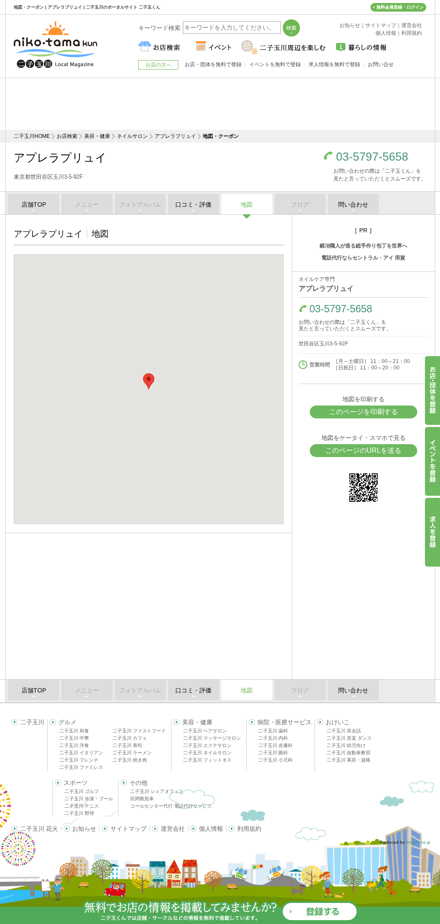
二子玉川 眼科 (273, 752)
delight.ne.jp (418, 842)
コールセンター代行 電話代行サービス (171, 805)
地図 (247, 204)
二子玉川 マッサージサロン (212, 738)
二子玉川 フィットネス (207, 759)
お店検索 (67, 136)
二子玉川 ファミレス (81, 767)
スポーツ (76, 782)
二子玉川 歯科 (273, 730)
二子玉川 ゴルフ (81, 791)
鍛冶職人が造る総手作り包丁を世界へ (363, 246)
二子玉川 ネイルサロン (207, 752)
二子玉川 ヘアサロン (205, 730)
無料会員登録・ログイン (400, 7)
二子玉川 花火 (39, 828)
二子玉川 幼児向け (346, 745)
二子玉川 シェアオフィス (156, 791)
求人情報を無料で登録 (334, 64)
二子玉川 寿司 (127, 745)
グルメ (67, 722)
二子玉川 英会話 (344, 730)
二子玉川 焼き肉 (130, 759)
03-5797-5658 (372, 157)
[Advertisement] (220, 104)
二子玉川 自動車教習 (348, 752)
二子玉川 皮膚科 (275, 745)
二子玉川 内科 (273, 738)
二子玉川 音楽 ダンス (349, 738)
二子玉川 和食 (74, 730)
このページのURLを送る (363, 450)
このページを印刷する (363, 411)
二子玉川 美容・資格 (348, 759)
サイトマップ (128, 828)
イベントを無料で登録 (275, 64)
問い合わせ (353, 204)
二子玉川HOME (32, 136)
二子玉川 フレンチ (78, 759)
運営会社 (173, 828)
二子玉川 (32, 722)
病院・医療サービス (284, 722)
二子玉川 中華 (74, 738)
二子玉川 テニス (81, 805)
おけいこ (338, 722)
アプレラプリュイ (175, 136)
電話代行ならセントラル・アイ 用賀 (363, 258)
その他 (138, 782)
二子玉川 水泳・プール (88, 798)
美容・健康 (97, 136)
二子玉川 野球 (79, 813)
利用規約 (249, 828)
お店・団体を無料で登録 (213, 64)
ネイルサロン (132, 136)
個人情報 (211, 828)
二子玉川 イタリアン (81, 752)
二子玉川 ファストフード (139, 730)
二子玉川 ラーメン (132, 752)
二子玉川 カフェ (130, 738)
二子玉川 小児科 (275, 759)
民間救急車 (142, 798)
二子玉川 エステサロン (207, 745)
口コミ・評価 (193, 204)
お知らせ (84, 828)
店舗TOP (33, 204)
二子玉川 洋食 (74, 745)
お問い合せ (381, 64)
